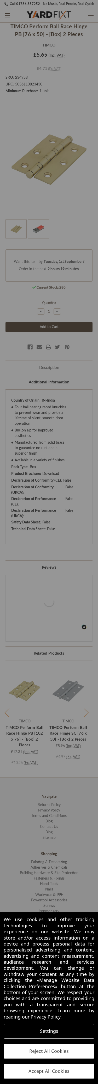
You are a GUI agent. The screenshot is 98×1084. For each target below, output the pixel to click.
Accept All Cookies (49, 1071)
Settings (49, 1031)
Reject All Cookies (49, 1051)
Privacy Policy (45, 1017)
